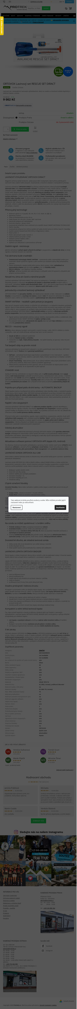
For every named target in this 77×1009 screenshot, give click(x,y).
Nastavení (17, 507)
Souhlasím (60, 507)
